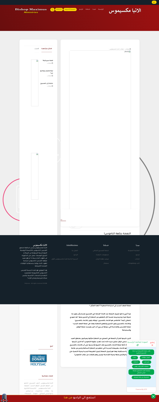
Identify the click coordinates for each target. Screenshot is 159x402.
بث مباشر (29, 391)
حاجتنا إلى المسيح (46, 83)
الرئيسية (101, 9)
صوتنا (35, 394)
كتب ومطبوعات (134, 263)
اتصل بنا (75, 251)
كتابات (137, 259)
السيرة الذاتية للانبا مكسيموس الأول (64, 259)
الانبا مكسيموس (44, 388)
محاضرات (38, 391)
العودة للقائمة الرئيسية (137, 342)
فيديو (138, 255)
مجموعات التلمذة (102, 255)
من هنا (68, 397)
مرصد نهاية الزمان (102, 259)
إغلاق (152, 343)
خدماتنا (88, 9)
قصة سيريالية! (48, 60)
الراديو (81, 9)
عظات (47, 391)
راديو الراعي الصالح (46, 394)
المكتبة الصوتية (134, 251)
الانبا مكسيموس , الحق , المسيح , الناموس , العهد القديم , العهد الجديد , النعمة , (38, 385)
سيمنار (106, 263)
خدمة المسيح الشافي (101, 251)
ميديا (94, 9)
